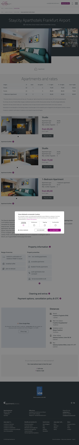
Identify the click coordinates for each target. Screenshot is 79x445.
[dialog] (39, 222)
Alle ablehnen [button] (40, 230)
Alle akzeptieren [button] (54, 230)
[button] (23, 230)
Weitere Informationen (32, 219)
